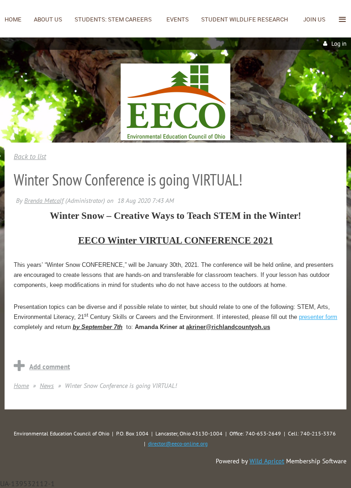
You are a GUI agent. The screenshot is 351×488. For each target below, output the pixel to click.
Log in (338, 44)
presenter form (318, 316)
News (47, 386)
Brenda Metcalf (44, 200)
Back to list (30, 156)
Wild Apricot (267, 461)
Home (21, 386)
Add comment (49, 366)
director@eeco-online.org (177, 443)
